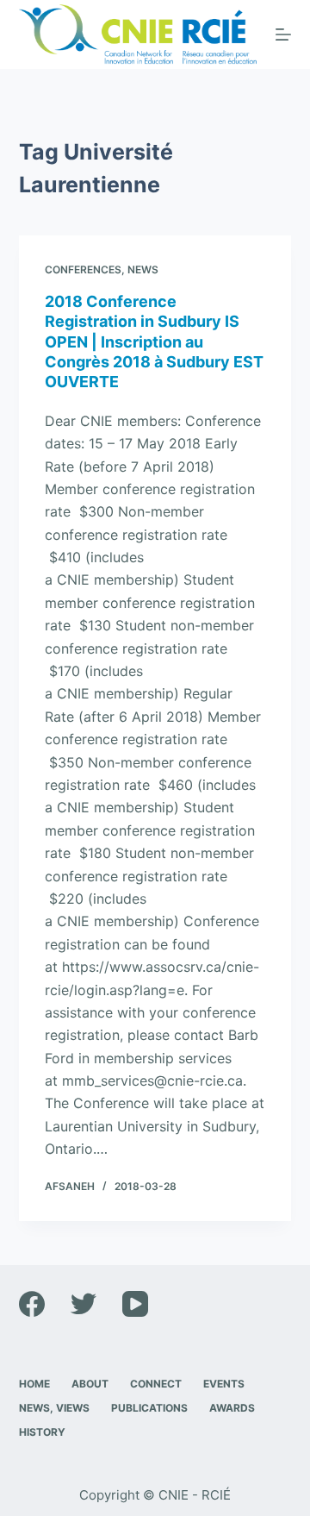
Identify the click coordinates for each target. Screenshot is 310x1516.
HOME (34, 1383)
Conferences (83, 269)
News (142, 269)
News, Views (54, 1407)
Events (224, 1383)
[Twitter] (83, 1304)
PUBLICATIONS (149, 1407)
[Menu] (283, 34)
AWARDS (232, 1407)
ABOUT (89, 1383)
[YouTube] (135, 1304)
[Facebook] (32, 1304)
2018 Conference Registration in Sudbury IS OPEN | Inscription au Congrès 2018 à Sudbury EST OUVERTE (154, 342)
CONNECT (156, 1383)
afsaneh (70, 1186)
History (42, 1431)
